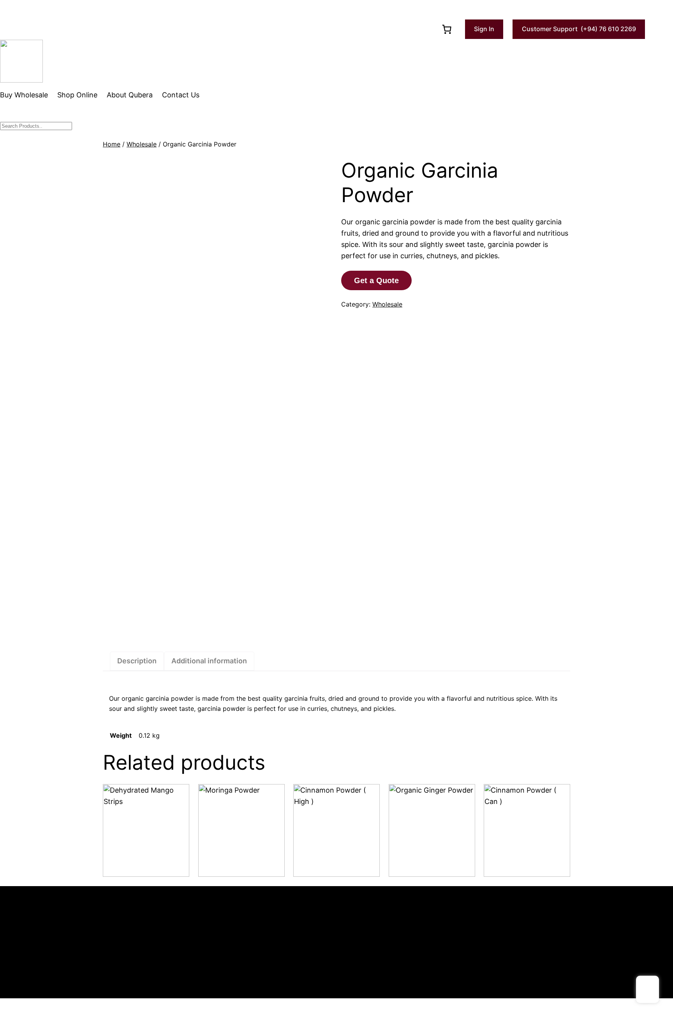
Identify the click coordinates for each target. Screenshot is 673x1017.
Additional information (209, 661)
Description (137, 661)
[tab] (137, 661)
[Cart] (447, 29)
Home (111, 144)
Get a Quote (376, 280)
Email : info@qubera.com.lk (66, 929)
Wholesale (142, 144)
